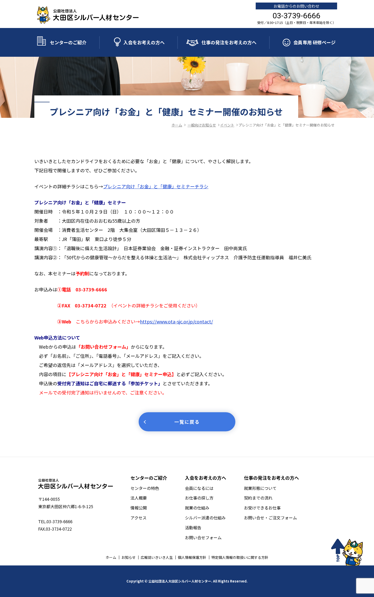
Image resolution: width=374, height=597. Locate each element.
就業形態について (260, 488)
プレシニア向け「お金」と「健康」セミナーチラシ (155, 186)
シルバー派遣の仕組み (205, 518)
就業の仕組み (197, 508)
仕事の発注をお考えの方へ (229, 42)
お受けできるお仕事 (262, 508)
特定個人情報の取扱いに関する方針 (239, 557)
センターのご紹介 (68, 42)
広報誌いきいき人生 (157, 557)
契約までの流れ (258, 498)
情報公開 (139, 508)
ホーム (111, 557)
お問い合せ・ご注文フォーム (270, 518)
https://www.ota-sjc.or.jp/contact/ (176, 321)
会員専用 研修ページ (314, 42)
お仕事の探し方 (199, 498)
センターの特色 (145, 488)
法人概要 (139, 498)
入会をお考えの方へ (144, 42)
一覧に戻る (187, 421)
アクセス (139, 518)
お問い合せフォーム (203, 537)
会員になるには (199, 488)
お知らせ (128, 557)
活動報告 (193, 527)
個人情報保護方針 (192, 557)
